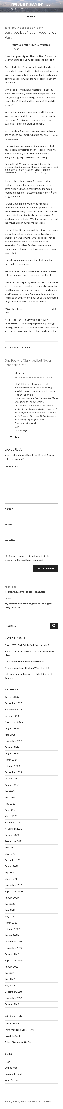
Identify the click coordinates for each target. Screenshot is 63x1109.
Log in (8, 1061)
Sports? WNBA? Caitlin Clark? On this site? (27, 645)
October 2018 (12, 1004)
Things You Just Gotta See (18, 1042)
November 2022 (13, 828)
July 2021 (9, 872)
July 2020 (10, 904)
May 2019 (10, 985)
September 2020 (14, 891)
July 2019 (10, 973)
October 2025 (12, 716)
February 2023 (12, 822)
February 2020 (12, 929)
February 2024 (12, 766)
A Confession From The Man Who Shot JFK (27, 668)
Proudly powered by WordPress (37, 1101)
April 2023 (10, 810)
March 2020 (11, 922)
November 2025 (13, 709)
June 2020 (10, 910)
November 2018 (13, 998)
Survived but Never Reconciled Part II (24, 661)
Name (9, 509)
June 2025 (10, 734)
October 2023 (12, 778)
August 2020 (12, 897)
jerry (39, 28)
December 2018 (13, 991)
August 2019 (12, 966)
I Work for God (12, 1036)
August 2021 (11, 866)
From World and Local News (19, 1029)
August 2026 (12, 697)
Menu (33, 16)
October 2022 (12, 835)
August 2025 (12, 728)
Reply (18, 437)
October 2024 (12, 747)
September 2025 (14, 722)
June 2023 (10, 797)
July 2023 (10, 791)
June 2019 (10, 979)
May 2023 (10, 803)
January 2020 (12, 935)
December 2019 (13, 941)
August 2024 (12, 753)
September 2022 (14, 841)
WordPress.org (13, 1080)
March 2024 (11, 759)
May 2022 (10, 854)
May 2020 (10, 916)
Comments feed (13, 1074)
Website (10, 540)
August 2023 (12, 785)
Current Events (19, 347)
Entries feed (11, 1067)
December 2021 (13, 860)
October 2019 (12, 954)
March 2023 (11, 816)
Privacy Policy (12, 1101)
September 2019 (14, 960)
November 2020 (13, 885)
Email (8, 524)
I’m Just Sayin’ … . (30, 4)
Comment (11, 466)
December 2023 (13, 772)
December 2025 (13, 703)
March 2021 (11, 879)
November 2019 (13, 948)
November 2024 (13, 741)
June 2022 (10, 847)
